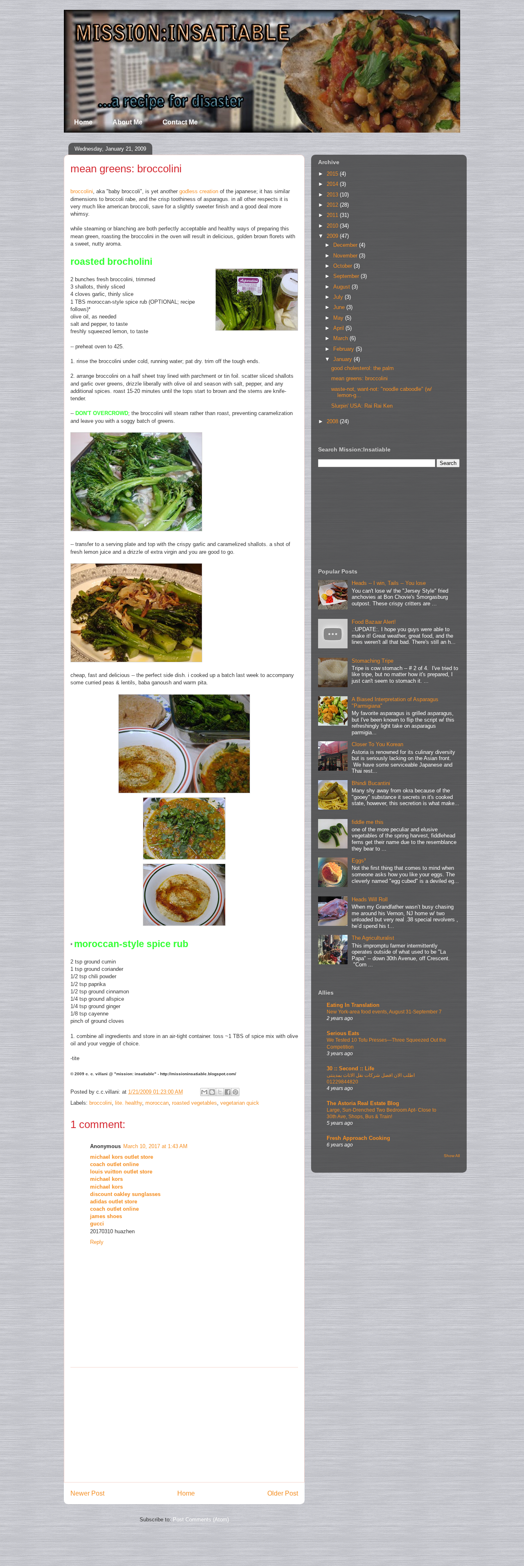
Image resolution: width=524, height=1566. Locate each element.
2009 (333, 236)
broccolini (81, 191)
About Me (127, 122)
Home (83, 122)
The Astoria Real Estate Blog (363, 1103)
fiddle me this (368, 822)
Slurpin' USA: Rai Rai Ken (362, 406)
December (346, 245)
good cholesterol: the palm (362, 368)
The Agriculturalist (373, 938)
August (342, 287)
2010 (333, 226)
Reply (97, 1242)
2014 (333, 184)
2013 (333, 195)
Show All (452, 1155)
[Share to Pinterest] (235, 1092)
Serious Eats (343, 1033)
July (339, 297)
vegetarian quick (239, 1103)
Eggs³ (359, 860)
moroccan (157, 1103)
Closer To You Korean (377, 744)
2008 (333, 421)
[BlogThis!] (212, 1092)
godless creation (198, 191)
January (343, 359)
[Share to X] (220, 1092)
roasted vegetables (194, 1103)
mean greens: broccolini (359, 378)
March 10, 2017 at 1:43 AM (155, 1146)
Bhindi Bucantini (371, 783)
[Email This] (204, 1092)
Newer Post (87, 1493)
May (339, 318)
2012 (333, 205)
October (343, 266)
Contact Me (180, 122)
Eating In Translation (353, 1005)
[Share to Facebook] (228, 1092)
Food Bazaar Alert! (374, 622)
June (339, 307)
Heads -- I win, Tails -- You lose (389, 583)
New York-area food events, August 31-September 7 (384, 1012)
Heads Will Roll (370, 899)
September (347, 276)
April (339, 328)
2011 (333, 215)
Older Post (282, 1493)
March (341, 338)
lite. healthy (128, 1103)
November (346, 256)
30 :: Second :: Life (350, 1068)
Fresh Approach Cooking (358, 1138)
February (344, 349)
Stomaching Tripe (372, 661)
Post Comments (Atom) (201, 1519)
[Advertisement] (184, 1425)
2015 (333, 174)
